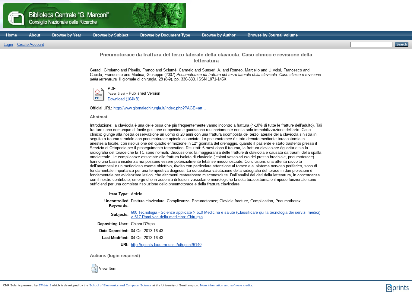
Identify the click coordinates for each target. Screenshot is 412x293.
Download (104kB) (123, 99)
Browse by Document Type (165, 35)
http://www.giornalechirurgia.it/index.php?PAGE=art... (159, 108)
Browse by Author (219, 35)
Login (8, 44)
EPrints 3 (45, 285)
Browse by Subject (110, 35)
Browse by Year (66, 35)
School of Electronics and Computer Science (120, 285)
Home (11, 35)
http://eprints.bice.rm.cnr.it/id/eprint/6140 (166, 244)
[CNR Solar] (94, 29)
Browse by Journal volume (273, 35)
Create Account (30, 44)
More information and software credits (226, 285)
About (34, 35)
